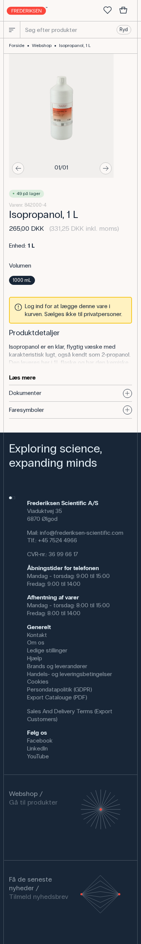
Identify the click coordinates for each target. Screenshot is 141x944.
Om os (35, 642)
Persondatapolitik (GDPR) (59, 689)
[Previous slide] (18, 168)
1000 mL (22, 280)
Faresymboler (26, 409)
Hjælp (34, 658)
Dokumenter (25, 392)
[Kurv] (123, 10)
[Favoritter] (107, 10)
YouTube (38, 756)
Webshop (42, 45)
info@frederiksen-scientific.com (81, 532)
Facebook (40, 740)
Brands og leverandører (57, 666)
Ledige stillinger (47, 650)
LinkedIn (37, 748)
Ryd (124, 30)
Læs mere (22, 377)
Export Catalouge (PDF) (57, 697)
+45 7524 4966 (57, 540)
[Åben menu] (12, 30)
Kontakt (37, 634)
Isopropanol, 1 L (75, 45)
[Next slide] (106, 168)
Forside (16, 45)
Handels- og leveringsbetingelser (69, 674)
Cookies (38, 681)
